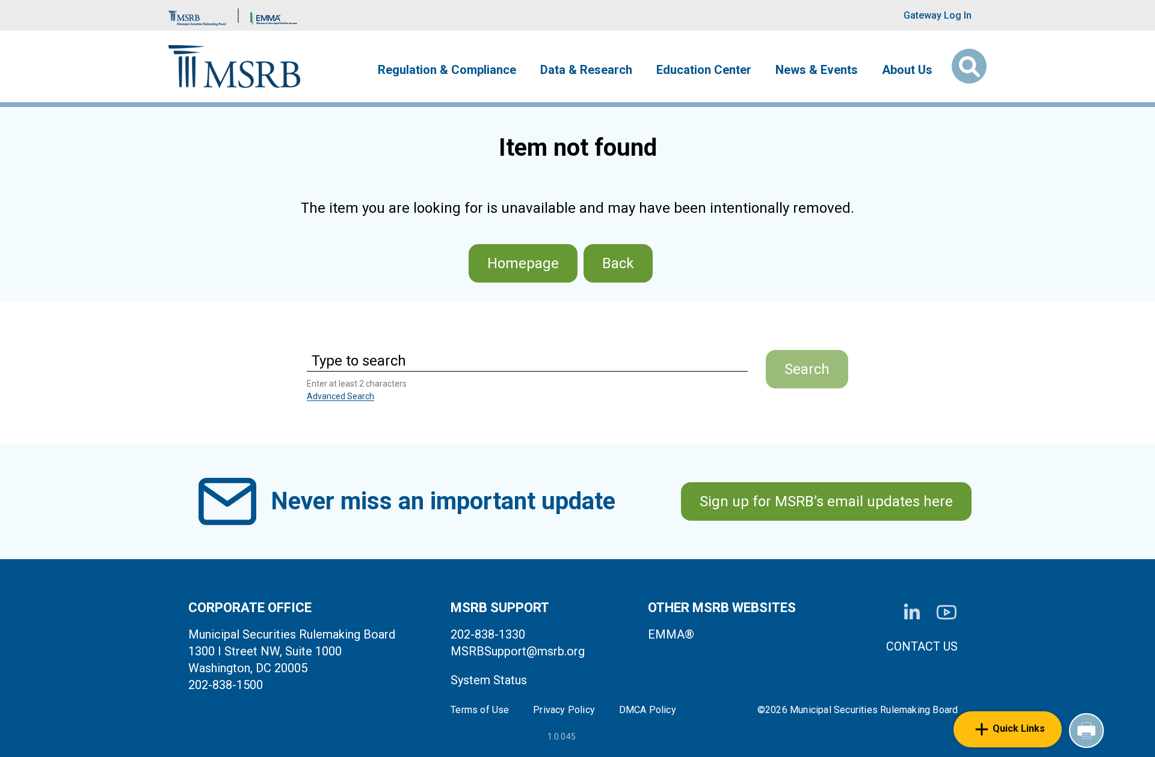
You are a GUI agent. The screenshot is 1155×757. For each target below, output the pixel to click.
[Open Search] (969, 66)
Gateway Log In (938, 15)
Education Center (703, 70)
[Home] (234, 66)
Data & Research (586, 70)
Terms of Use (480, 710)
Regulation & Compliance (447, 70)
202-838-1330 (488, 634)
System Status (489, 680)
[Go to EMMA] (273, 15)
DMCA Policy (647, 710)
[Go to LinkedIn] (912, 612)
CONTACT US (922, 646)
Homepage (523, 263)
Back (618, 263)
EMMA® (671, 634)
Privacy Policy (564, 710)
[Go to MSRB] (197, 15)
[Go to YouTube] (946, 612)
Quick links (1019, 728)
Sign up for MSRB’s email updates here (826, 501)
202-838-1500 (225, 685)
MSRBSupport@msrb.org (518, 651)
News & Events (816, 70)
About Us (907, 70)
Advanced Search (340, 396)
